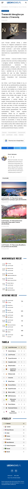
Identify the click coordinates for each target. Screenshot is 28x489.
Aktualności (5, 10)
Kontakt (10, 475)
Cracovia (4, 132)
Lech (3, 134)
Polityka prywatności (14, 477)
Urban (15, 134)
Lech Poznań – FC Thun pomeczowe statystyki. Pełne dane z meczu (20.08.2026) (11, 222)
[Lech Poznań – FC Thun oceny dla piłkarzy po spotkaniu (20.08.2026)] (14, 236)
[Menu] (2, 2)
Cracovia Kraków (12, 132)
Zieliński (21, 134)
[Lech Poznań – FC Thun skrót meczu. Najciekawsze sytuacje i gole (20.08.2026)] (14, 189)
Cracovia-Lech (21, 132)
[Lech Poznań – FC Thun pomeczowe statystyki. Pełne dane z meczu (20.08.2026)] (14, 212)
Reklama (16, 475)
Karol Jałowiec (12, 154)
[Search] (26, 2)
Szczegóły (21, 483)
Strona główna (4, 6)
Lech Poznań (9, 134)
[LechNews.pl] (14, 2)
